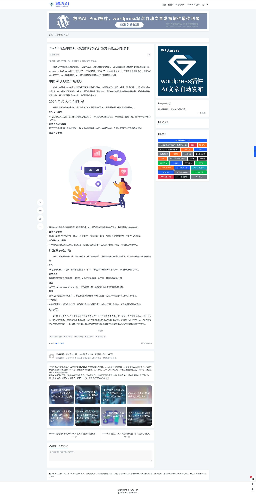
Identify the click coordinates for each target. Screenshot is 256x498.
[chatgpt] (128, 21)
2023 (201, 163)
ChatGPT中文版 (193, 4)
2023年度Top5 (182, 172)
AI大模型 (59, 34)
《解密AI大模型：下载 (182, 140)
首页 (164, 4)
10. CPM (202, 145)
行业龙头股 (101, 336)
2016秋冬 (163, 163)
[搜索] (207, 4)
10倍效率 (187, 149)
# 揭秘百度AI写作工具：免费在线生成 (173, 145)
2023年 (166, 172)
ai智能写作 (180, 4)
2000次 (202, 158)
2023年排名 (199, 172)
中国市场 (79, 336)
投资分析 (90, 336)
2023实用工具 (182, 168)
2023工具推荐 (199, 168)
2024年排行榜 (56, 336)
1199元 (200, 149)
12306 (175, 154)
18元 (162, 158)
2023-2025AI (166, 168)
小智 (83, 354)
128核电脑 (187, 154)
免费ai (170, 4)
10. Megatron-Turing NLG (168, 149)
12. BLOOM (163, 154)
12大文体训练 (200, 154)
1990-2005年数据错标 (177, 158)
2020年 (176, 163)
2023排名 (198, 177)
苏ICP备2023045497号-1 (128, 492)
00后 (193, 145)
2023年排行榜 (166, 177)
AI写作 (59, 367)
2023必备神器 (182, 177)
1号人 (192, 158)
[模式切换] (203, 4)
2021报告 (188, 163)
